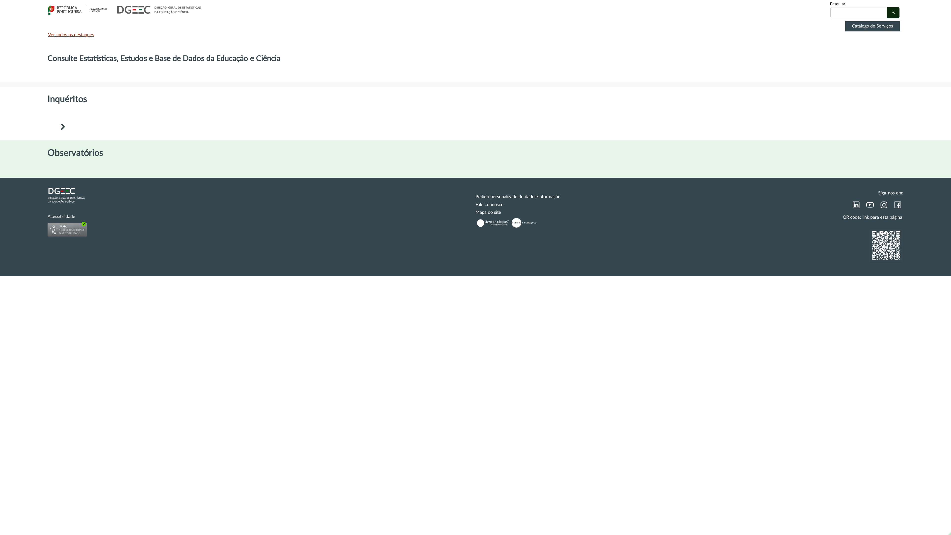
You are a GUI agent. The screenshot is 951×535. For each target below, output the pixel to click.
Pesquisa (837, 4)
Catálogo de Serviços (872, 26)
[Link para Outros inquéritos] (62, 127)
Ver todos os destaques (71, 35)
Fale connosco (489, 205)
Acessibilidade (61, 216)
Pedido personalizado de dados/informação (518, 197)
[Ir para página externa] (856, 206)
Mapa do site (488, 212)
